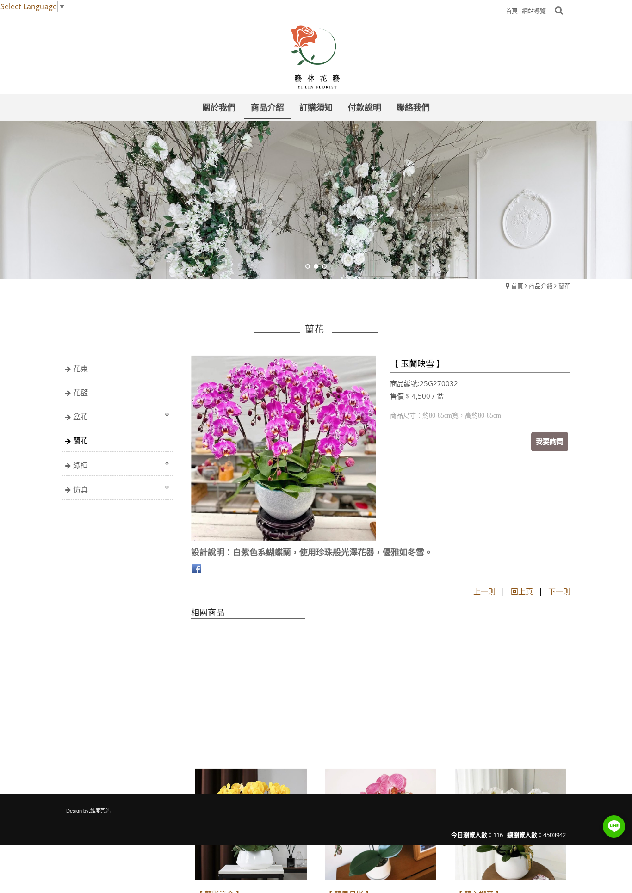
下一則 (559, 591)
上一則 (484, 591)
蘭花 (564, 286)
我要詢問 (550, 441)
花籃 (80, 393)
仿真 (80, 489)
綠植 (80, 465)
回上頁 (522, 591)
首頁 (517, 286)
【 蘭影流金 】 (219, 751)
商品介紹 (541, 286)
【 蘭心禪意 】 (479, 751)
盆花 (80, 417)
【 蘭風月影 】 (349, 751)
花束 (80, 368)
